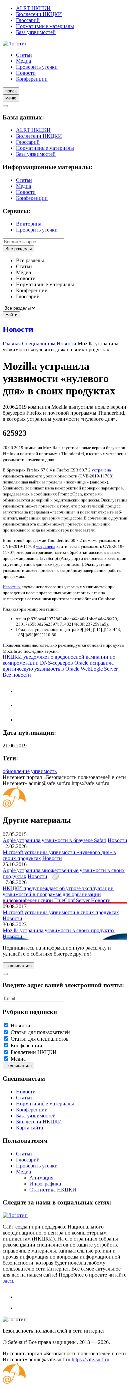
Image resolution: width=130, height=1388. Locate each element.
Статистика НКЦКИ (52, 1189)
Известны (12, 586)
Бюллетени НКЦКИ (39, 14)
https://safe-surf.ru (90, 1359)
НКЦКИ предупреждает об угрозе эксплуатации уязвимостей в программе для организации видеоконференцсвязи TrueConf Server (58, 894)
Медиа (23, 61)
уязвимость (44, 771)
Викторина (28, 224)
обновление (16, 771)
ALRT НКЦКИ (33, 8)
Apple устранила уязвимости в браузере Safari (54, 840)
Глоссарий (28, 20)
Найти (11, 314)
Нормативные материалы (45, 26)
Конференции (32, 79)
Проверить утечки (37, 67)
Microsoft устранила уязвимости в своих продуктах (61, 912)
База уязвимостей (36, 32)
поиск (11, 90)
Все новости (17, 675)
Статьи (24, 55)
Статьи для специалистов (40, 1039)
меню (10, 97)
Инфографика (45, 1183)
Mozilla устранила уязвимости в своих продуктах (59, 930)
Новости (26, 73)
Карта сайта (29, 1127)
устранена (101, 469)
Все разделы (18, 248)
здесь (8, 1281)
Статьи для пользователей (40, 1032)
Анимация (41, 1177)
